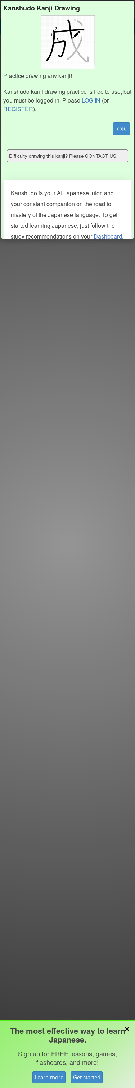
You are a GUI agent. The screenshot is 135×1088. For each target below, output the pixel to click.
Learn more (49, 1077)
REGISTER (18, 109)
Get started (86, 1077)
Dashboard (108, 236)
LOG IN (91, 100)
